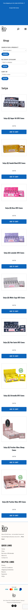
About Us (4, 555)
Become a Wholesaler (7, 553)
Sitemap (22, 600)
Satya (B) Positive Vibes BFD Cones (14, 502)
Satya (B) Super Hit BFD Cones (14, 118)
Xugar (19, 602)
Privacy (3, 565)
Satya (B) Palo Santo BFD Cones (14, 342)
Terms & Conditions (7, 567)
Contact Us (4, 557)
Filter (5, 66)
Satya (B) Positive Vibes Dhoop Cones (14, 448)
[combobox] (14, 50)
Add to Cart (14, 132)
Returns (3, 572)
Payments (4, 574)
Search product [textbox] (7, 50)
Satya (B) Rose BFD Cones (14, 208)
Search (5, 54)
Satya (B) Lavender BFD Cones (14, 252)
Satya (14, 126)
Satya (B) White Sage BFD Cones (14, 297)
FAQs (3, 576)
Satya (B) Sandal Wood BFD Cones (14, 163)
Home (3, 549)
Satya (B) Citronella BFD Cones (14, 395)
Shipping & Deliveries (7, 570)
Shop (2, 551)
